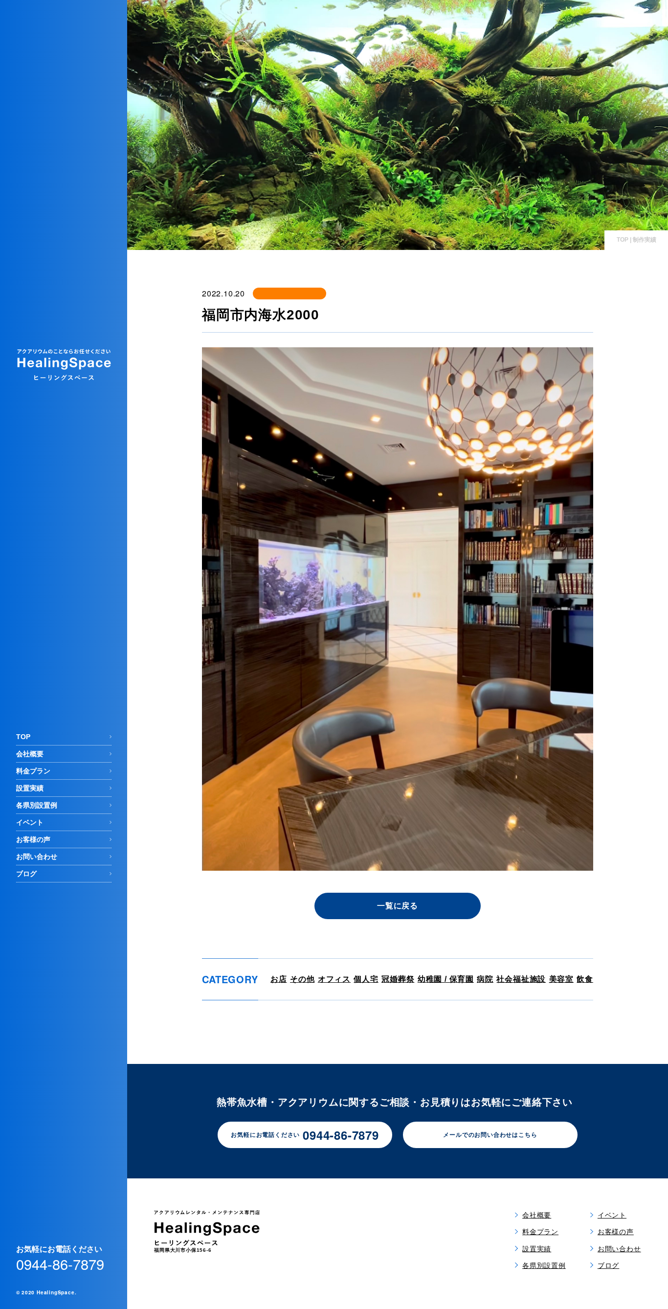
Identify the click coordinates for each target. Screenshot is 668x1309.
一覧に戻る (397, 906)
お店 (278, 979)
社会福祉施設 (521, 979)
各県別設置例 (36, 805)
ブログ (26, 874)
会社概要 (30, 754)
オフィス (334, 979)
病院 (485, 979)
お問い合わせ (36, 856)
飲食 (585, 979)
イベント (30, 822)
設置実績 (30, 788)
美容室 (561, 979)
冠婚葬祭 (397, 979)
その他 (302, 979)
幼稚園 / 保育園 (446, 979)
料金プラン (33, 771)
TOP (23, 737)
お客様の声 (33, 839)
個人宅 (366, 979)
